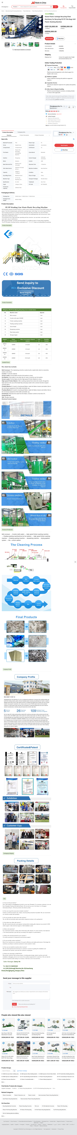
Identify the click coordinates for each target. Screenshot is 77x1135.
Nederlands (50, 1124)
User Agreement (47, 1129)
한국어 (59, 1124)
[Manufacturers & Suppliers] (38, 2)
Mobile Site (36, 1122)
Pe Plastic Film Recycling (26, 1109)
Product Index (69, 1121)
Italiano (39, 1124)
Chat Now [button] (61, 38)
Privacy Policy (61, 1129)
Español (16, 1124)
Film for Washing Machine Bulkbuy (11, 1113)
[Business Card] (73, 139)
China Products (14, 1121)
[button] (46, 135)
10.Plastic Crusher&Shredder (26, 1079)
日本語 (63, 1124)
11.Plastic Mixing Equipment (45, 1079)
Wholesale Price (45, 1121)
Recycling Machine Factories (9, 1106)
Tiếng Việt (36, 1125)
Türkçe (31, 1125)
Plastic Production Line (19, 1095)
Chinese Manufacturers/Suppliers (25, 1121)
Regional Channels (61, 1121)
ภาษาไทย (72, 1124)
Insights (41, 1122)
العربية (55, 1124)
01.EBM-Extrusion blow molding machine (11, 1074)
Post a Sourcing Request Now (20, 1007)
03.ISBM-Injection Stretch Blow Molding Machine (49, 1074)
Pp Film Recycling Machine (59, 1109)
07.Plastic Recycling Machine (45, 1076)
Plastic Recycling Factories (25, 1106)
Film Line (37, 1106)
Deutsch (44, 1124)
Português (22, 1124)
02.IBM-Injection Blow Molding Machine (29, 1074)
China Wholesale (37, 1121)
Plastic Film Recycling (62, 1106)
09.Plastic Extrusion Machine (8, 1079)
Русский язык (34, 1124)
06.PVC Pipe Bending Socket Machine (28, 1076)
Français (27, 1124)
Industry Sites (52, 1121)
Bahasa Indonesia (43, 1125)
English (12, 1124)
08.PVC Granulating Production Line (65, 1076)
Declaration (54, 1129)
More (3, 1116)
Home (3, 11)
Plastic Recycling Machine (37, 11)
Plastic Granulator (7, 1095)
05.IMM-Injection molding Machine (10, 1076)
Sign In (47, 125)
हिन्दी (67, 1124)
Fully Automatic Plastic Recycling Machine (30, 1098)
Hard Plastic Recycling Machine (10, 1098)
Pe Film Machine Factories (48, 1106)
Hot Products (6, 1121)
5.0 (60, 134)
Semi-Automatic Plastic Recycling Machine (48, 1095)
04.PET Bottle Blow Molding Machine (65, 1074)
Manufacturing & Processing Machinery (14, 11)
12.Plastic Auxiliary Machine (63, 1079)
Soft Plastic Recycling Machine (50, 11)
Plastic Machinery (26, 11)
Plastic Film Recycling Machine (10, 1109)
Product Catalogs (22, 1070)
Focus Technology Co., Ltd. (28, 1129)
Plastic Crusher (31, 1095)
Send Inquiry (49, 38)
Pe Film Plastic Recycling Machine (42, 1109)
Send (14, 1004)
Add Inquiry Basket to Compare (22, 49)
